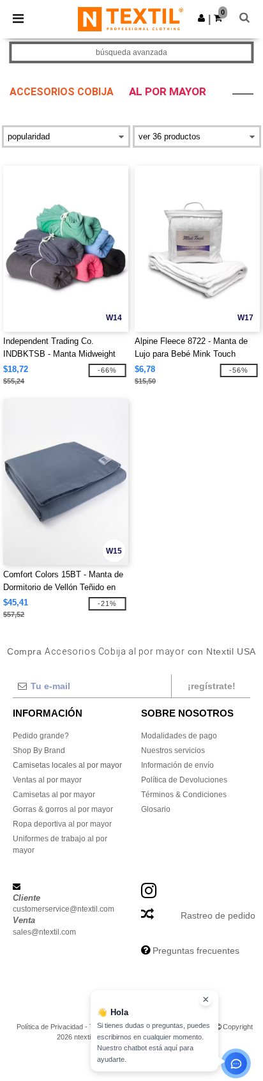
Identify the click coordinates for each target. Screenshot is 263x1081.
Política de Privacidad (50, 1026)
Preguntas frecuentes (196, 950)
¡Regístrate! (212, 686)
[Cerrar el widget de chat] (205, 999)
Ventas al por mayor (47, 779)
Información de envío (177, 765)
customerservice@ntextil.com (63, 909)
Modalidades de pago (179, 735)
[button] (201, 18)
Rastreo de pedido (218, 915)
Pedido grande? (41, 735)
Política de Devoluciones (184, 779)
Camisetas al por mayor (54, 794)
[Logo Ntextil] (130, 18)
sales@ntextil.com (44, 932)
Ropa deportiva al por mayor (62, 824)
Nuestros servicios (173, 750)
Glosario (155, 809)
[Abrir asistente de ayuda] (236, 1063)
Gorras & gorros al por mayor (63, 809)
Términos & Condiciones (184, 794)
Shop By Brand (39, 750)
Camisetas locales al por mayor (67, 765)
